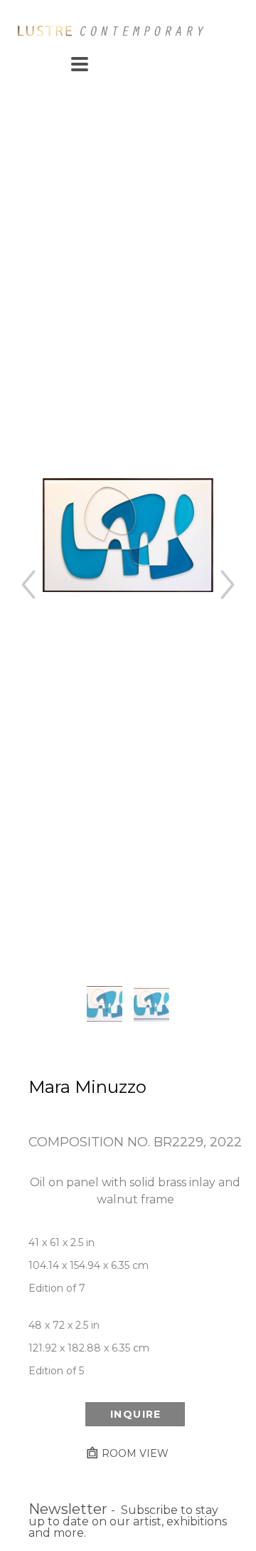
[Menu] (79, 64)
